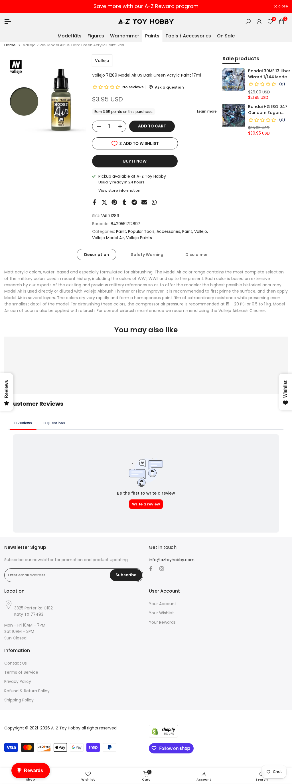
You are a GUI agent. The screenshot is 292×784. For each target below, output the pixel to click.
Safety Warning (147, 254)
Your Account (162, 604)
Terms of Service (21, 672)
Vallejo (102, 60)
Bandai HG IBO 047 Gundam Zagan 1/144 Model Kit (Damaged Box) (267, 110)
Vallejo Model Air (108, 238)
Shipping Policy (19, 700)
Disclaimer (196, 254)
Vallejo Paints (139, 238)
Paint (121, 231)
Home (10, 45)
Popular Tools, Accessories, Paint (160, 231)
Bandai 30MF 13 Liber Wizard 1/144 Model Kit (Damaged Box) (269, 74)
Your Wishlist (161, 613)
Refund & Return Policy (27, 691)
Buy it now (135, 161)
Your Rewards (162, 622)
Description (96, 254)
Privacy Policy (17, 681)
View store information (119, 190)
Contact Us (15, 663)
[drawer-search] (248, 21)
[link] (233, 79)
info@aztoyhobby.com (171, 560)
